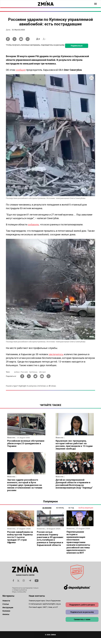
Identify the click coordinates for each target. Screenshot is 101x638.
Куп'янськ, (33, 372)
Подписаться (76, 45)
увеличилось (56, 354)
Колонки (6, 611)
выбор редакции (86, 507)
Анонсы (5, 614)
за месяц (60, 507)
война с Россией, (21, 372)
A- (44, 39)
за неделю (46, 507)
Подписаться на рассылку (82, 612)
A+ (38, 39)
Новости (6, 600)
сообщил (21, 69)
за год (71, 507)
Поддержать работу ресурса (82, 604)
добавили (33, 224)
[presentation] (11, 519)
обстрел (42, 372)
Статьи (5, 604)
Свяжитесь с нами (82, 619)
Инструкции (7, 607)
